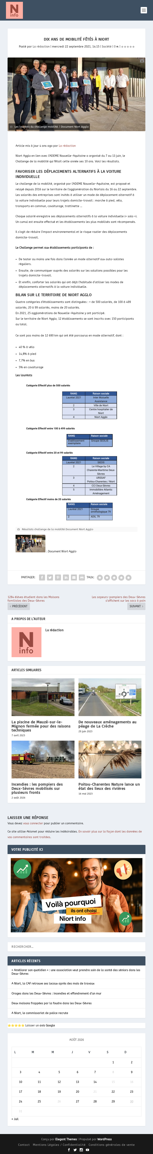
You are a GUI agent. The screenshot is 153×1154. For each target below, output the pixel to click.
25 (39, 1101)
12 (59, 1082)
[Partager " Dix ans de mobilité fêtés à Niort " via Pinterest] (58, 577)
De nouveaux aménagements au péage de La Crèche (107, 723)
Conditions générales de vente (112, 1145)
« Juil (15, 1119)
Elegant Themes (66, 1139)
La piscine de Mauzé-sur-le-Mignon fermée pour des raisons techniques (41, 725)
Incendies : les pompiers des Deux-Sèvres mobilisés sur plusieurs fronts (37, 788)
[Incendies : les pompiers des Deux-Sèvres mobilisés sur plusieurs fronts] (43, 759)
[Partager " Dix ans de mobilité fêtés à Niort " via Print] (82, 577)
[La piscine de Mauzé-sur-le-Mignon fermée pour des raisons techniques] (43, 697)
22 (113, 1091)
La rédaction (41, 46)
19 (59, 1091)
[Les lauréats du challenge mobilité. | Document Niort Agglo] (76, 94)
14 (95, 1082)
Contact (24, 1145)
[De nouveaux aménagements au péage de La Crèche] (109, 697)
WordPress (104, 1139)
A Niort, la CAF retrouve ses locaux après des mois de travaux (53, 983)
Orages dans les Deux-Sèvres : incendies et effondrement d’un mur (56, 993)
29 (113, 1101)
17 (20, 1091)
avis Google (47, 1025)
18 (39, 1091)
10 (20, 1082)
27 (77, 1101)
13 (77, 1082)
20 (77, 1091)
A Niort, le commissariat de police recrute (40, 1013)
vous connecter (33, 823)
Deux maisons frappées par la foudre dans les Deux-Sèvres (52, 1003)
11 (39, 1082)
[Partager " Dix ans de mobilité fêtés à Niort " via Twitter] (50, 577)
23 (131, 1091)
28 (95, 1101)
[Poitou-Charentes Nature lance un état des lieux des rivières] (109, 759)
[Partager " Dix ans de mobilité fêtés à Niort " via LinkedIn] (66, 577)
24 (20, 1101)
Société (107, 46)
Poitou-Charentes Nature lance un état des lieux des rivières (109, 786)
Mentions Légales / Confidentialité (59, 1145)
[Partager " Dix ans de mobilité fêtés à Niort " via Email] (74, 577)
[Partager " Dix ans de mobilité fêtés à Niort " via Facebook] (42, 577)
